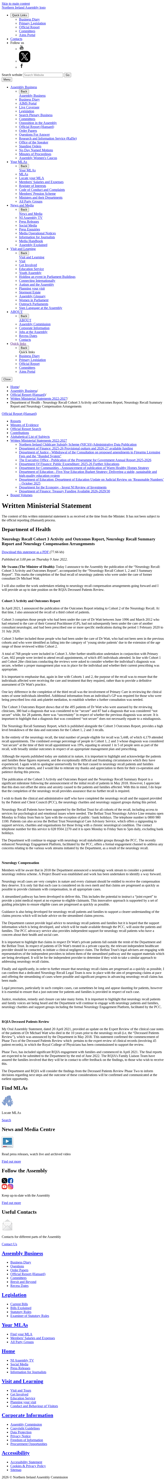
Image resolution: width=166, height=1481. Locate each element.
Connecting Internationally (37, 280)
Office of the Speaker (33, 142)
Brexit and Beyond (23, 1282)
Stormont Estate (30, 292)
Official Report (29, 27)
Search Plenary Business (36, 115)
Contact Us (9, 1244)
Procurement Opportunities (28, 1444)
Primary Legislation (32, 23)
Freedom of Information (26, 1440)
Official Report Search (25, 429)
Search (6, 1120)
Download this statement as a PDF (26, 552)
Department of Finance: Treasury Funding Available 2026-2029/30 (64, 491)
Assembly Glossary (32, 296)
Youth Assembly (30, 273)
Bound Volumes (21, 495)
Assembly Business (23, 87)
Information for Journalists (37, 237)
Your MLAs (18, 162)
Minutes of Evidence (24, 425)
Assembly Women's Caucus (38, 158)
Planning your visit (32, 288)
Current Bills (19, 1304)
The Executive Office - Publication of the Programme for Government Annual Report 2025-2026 (85, 460)
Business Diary (29, 19)
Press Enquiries (29, 229)
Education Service (31, 269)
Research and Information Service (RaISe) (48, 138)
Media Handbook (31, 241)
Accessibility (16, 1453)
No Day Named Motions (36, 150)
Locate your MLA (31, 178)
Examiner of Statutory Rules (29, 1316)
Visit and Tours (20, 1390)
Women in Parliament (33, 300)
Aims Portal (27, 35)
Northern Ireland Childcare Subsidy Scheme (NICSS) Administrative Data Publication (78, 444)
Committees (27, 31)
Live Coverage (29, 107)
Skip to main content (16, 3)
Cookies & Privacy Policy (28, 1466)
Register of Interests (32, 186)
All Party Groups (30, 201)
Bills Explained (20, 1308)
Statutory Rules (20, 1312)
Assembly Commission (35, 324)
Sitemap (15, 1470)
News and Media (22, 205)
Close (7, 379)
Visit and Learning (23, 249)
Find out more (11, 1161)
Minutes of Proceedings (35, 154)
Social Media (28, 225)
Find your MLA (21, 1334)
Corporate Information (34, 328)
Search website (12, 75)
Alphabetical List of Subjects (30, 436)
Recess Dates (28, 336)
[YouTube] (21, 49)
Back (24, 91)
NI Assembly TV (31, 217)
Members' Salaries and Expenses (41, 182)
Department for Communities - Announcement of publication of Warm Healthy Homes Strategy (84, 468)
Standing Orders (30, 146)
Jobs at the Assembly (33, 332)
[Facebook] (21, 67)
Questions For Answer (34, 134)
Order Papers (28, 130)
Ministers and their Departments (40, 197)
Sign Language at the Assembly (40, 308)
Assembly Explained (33, 245)
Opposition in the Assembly (38, 123)
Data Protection (21, 1432)
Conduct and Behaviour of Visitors (34, 1406)
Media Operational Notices (37, 233)
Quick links (18, 343)
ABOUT (16, 312)
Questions (17, 1266)
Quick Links (19, 15)
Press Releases (29, 221)
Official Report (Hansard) (36, 127)
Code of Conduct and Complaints (42, 190)
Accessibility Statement (26, 1462)
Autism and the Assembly (36, 284)
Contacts (16, 39)
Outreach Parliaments (33, 304)
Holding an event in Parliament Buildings (47, 277)
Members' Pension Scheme (37, 193)
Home (14, 387)
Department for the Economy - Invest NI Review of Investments (63, 487)
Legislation (26, 111)
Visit (22, 261)
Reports (15, 421)
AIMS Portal (28, 103)
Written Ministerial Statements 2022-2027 (38, 398)
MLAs (23, 174)
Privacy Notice (20, 1436)
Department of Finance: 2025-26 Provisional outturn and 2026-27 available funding (76, 448)
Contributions (19, 433)
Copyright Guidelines (25, 1428)
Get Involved (28, 265)
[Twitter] (24, 61)
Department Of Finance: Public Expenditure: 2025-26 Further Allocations (69, 464)
